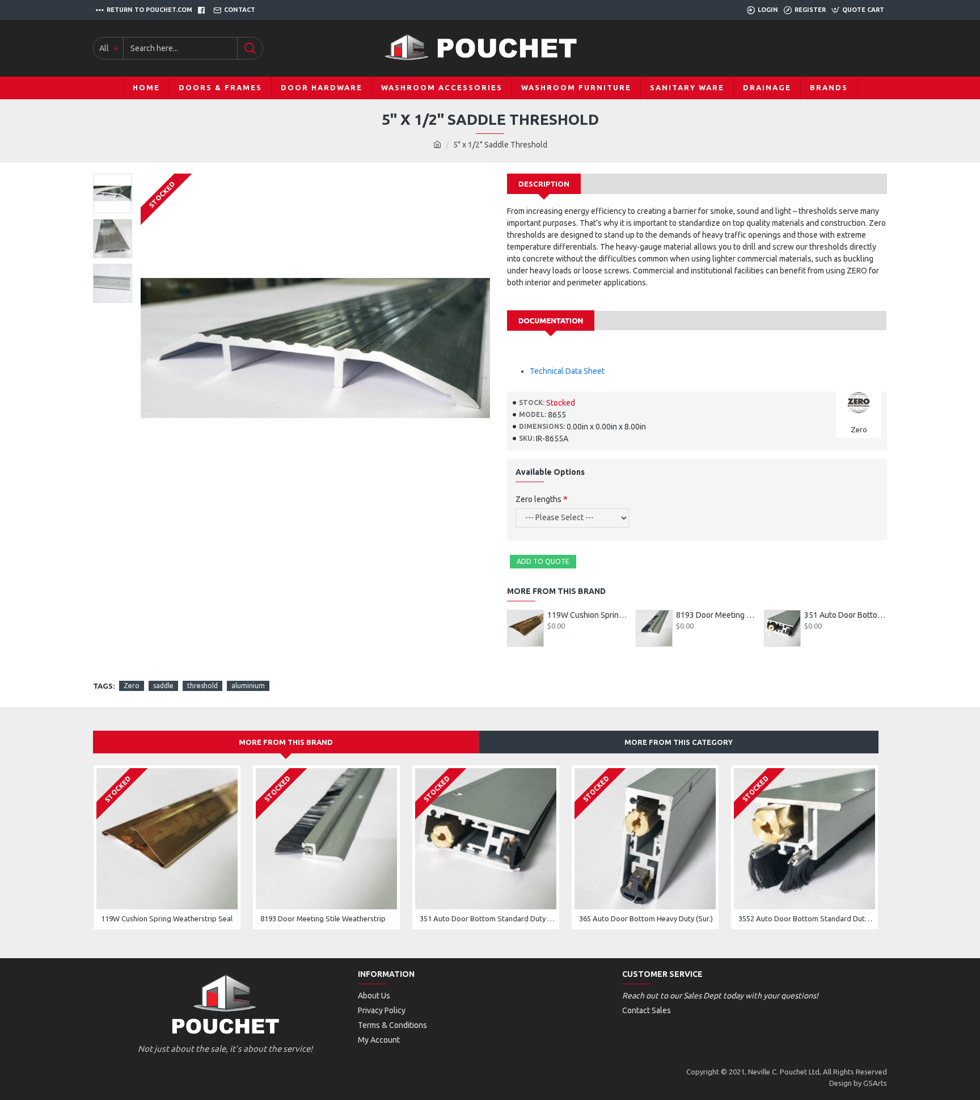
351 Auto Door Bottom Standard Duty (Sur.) (845, 614)
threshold (202, 685)
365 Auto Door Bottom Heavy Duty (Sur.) (646, 918)
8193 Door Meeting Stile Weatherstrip (717, 614)
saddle (163, 685)
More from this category (678, 742)
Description (543, 184)
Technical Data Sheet (567, 371)
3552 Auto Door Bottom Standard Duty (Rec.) (806, 918)
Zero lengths (538, 499)
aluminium (248, 685)
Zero (132, 685)
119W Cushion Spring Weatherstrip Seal (588, 614)
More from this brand (286, 742)
